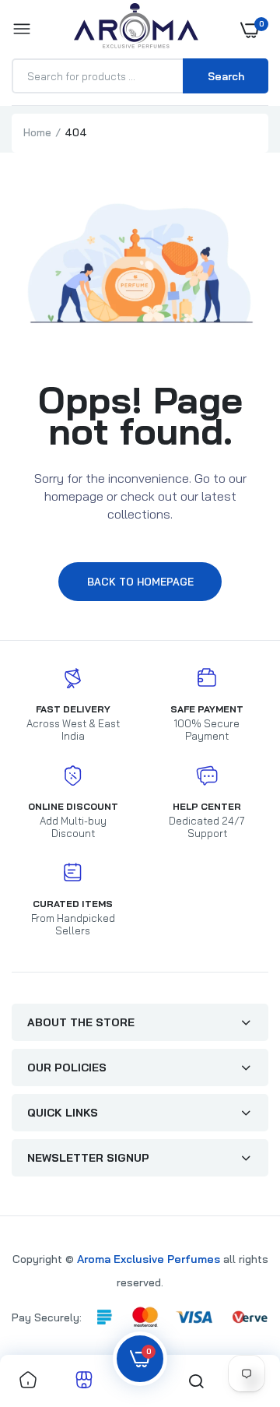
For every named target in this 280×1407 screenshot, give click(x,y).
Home (37, 132)
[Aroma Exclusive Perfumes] (136, 29)
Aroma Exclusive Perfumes (148, 1259)
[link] (28, 1380)
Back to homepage (140, 581)
